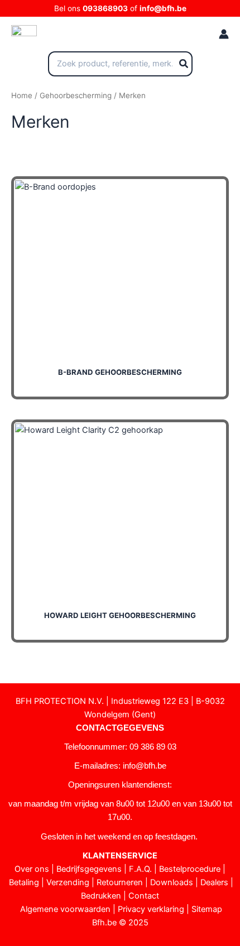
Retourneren (120, 882)
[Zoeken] (184, 64)
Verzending (67, 882)
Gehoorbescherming (76, 95)
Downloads (171, 882)
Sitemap (206, 909)
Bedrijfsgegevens (89, 869)
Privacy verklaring (151, 909)
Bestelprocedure (189, 869)
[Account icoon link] (224, 34)
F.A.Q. (140, 869)
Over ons (32, 869)
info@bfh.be (163, 8)
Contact (143, 896)
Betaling (24, 882)
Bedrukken (101, 896)
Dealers (214, 882)
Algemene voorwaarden (65, 909)
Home (21, 95)
